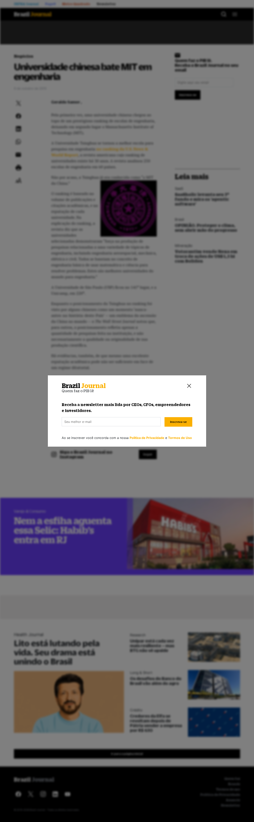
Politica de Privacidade (147, 438)
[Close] (189, 386)
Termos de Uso (180, 438)
